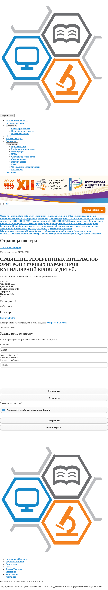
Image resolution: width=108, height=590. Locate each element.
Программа (11, 126)
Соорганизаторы (82, 231)
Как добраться (26, 216)
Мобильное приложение (23, 149)
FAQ (13, 164)
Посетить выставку (78, 221)
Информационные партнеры (26, 233)
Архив (86, 233)
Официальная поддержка (13, 231)
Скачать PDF (7, 318)
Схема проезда (18, 159)
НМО (8, 136)
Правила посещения (57, 216)
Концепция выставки (11, 218)
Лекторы (85, 226)
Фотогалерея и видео (72, 233)
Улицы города (96, 221)
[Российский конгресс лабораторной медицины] (54, 112)
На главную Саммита (17, 120)
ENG (6, 204)
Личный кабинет (93, 210)
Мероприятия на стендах (67, 226)
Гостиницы (17, 169)
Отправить (54, 391)
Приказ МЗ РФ (18, 146)
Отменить (54, 398)
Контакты (11, 172)
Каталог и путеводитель (12, 223)
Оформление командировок (25, 167)
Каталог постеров (10, 247)
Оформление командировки (82, 216)
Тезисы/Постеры (14, 138)
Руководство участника (62, 223)
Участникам (12, 144)
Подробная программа (22, 131)
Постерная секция (45, 226)
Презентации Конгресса (60, 228)
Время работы (18, 162)
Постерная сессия (20, 133)
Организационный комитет (59, 231)
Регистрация (17, 151)
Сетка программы (20, 128)
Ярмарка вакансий (40, 221)
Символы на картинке (11, 403)
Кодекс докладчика (37, 228)
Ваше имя (5, 344)
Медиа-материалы (51, 233)
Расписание (6, 226)
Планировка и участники (35, 218)
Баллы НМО (20, 228)
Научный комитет (15, 123)
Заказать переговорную (37, 223)
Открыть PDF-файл (57, 322)
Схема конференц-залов (23, 157)
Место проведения (9, 216)
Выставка (11, 141)
